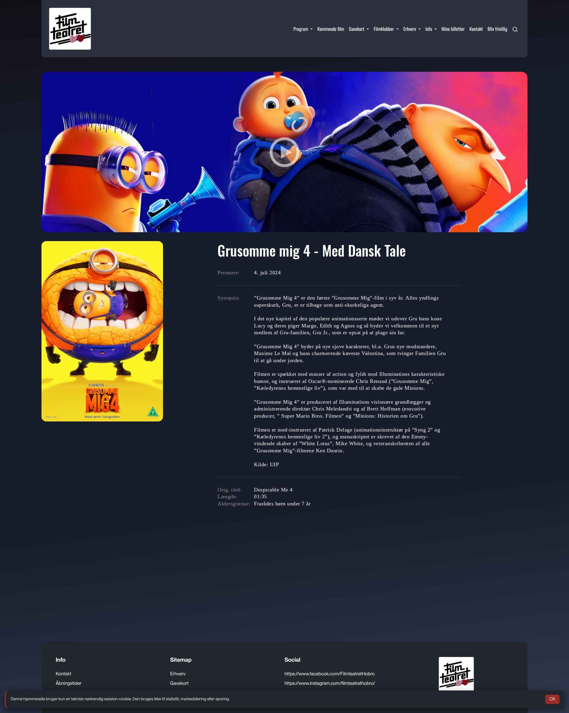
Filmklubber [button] (384, 28)
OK (552, 699)
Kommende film (330, 28)
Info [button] (429, 28)
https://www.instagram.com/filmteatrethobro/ (329, 683)
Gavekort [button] (357, 28)
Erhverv (178, 674)
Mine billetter (453, 28)
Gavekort (179, 683)
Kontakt (476, 28)
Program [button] (301, 28)
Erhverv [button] (410, 28)
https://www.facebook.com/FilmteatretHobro (329, 674)
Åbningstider (68, 683)
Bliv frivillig (497, 28)
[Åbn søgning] (515, 29)
